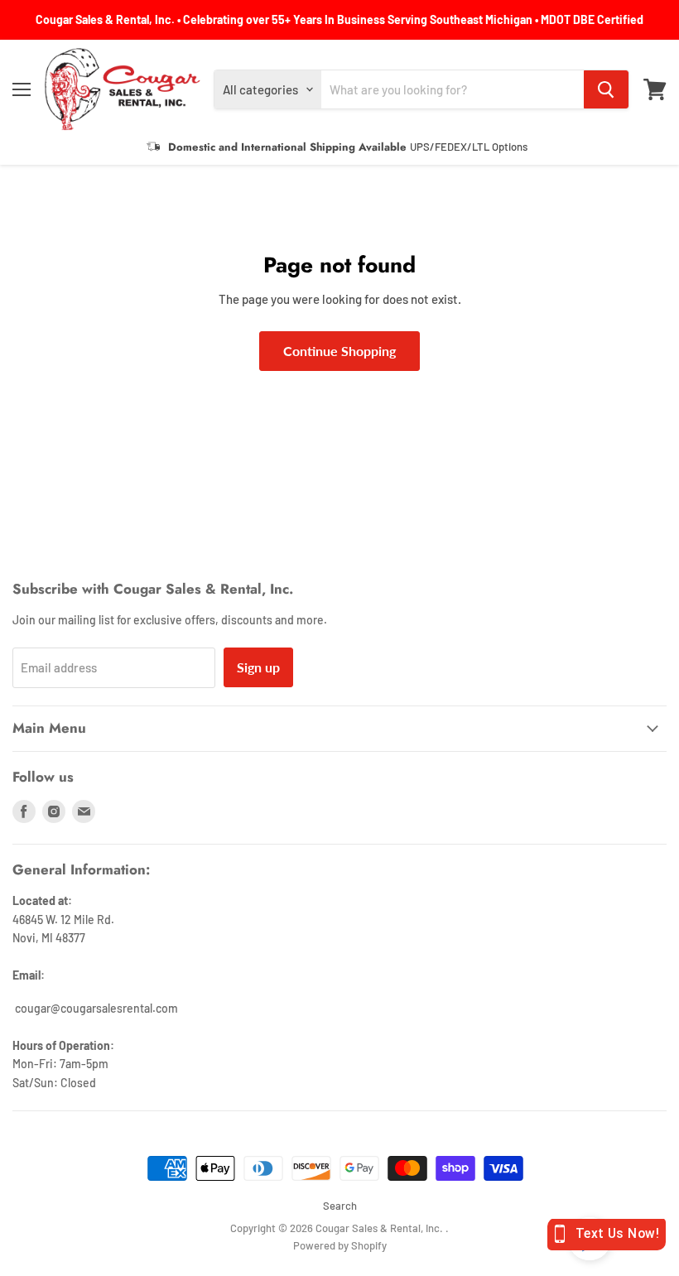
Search (340, 1205)
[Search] (606, 89)
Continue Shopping (339, 351)
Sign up (258, 667)
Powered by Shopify (340, 1245)
